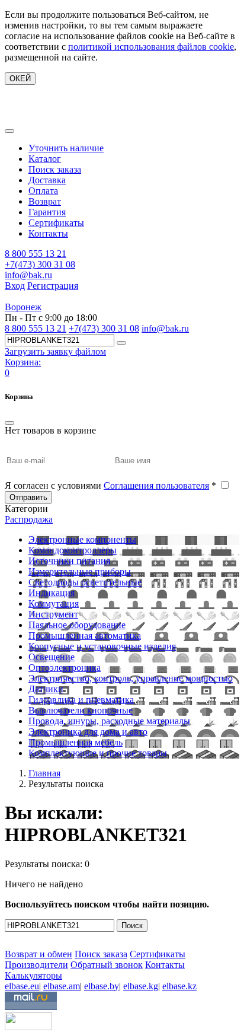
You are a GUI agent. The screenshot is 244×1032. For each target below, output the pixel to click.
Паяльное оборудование (77, 625)
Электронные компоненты (82, 539)
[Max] (13, 937)
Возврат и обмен (38, 954)
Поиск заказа (54, 169)
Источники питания (69, 561)
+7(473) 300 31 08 (40, 264)
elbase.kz (179, 986)
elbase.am (61, 986)
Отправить (28, 497)
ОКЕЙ (20, 78)
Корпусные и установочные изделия (102, 646)
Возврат (44, 201)
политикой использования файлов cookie (151, 47)
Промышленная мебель (75, 742)
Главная (44, 773)
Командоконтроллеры (72, 550)
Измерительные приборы (79, 571)
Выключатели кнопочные (80, 710)
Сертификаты (56, 223)
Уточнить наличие (66, 148)
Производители (36, 965)
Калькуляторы (33, 975)
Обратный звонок (106, 965)
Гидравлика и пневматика (81, 700)
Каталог (44, 159)
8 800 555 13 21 (35, 254)
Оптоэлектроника (64, 667)
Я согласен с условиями (110, 485)
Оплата (43, 191)
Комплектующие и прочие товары (97, 753)
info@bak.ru (28, 275)
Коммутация (53, 603)
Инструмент (53, 614)
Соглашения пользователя (156, 485)
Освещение (51, 657)
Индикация (51, 593)
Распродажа (29, 519)
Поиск (132, 925)
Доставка (47, 180)
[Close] (9, 423)
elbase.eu (22, 986)
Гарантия (47, 212)
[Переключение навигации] (9, 131)
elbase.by (101, 986)
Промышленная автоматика (84, 635)
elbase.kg (140, 986)
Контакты (48, 233)
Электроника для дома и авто (87, 732)
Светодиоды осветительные (85, 582)
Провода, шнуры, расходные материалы (109, 721)
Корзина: (23, 362)
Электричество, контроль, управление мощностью (130, 678)
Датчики (45, 689)
